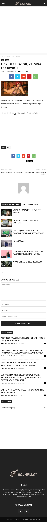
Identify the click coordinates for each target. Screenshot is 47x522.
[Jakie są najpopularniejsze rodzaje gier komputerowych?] (6, 233)
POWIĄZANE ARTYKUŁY (11, 204)
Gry (3, 60)
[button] (44, 3)
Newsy (7, 60)
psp (8, 147)
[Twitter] (26, 511)
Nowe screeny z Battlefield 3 (27, 262)
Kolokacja (18, 241)
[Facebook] (20, 511)
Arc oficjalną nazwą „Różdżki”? (12, 173)
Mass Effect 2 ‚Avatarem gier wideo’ (35, 174)
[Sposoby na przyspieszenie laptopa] (6, 223)
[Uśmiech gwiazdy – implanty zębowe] (6, 212)
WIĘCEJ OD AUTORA (30, 204)
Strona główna (5, 57)
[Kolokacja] (6, 243)
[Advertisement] (23, 30)
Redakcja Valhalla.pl (8, 343)
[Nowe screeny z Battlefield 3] (6, 264)
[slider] (7, 113)
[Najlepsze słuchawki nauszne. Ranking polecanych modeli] (6, 254)
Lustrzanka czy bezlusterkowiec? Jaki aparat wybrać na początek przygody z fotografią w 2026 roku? (21, 377)
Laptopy (4, 225)
